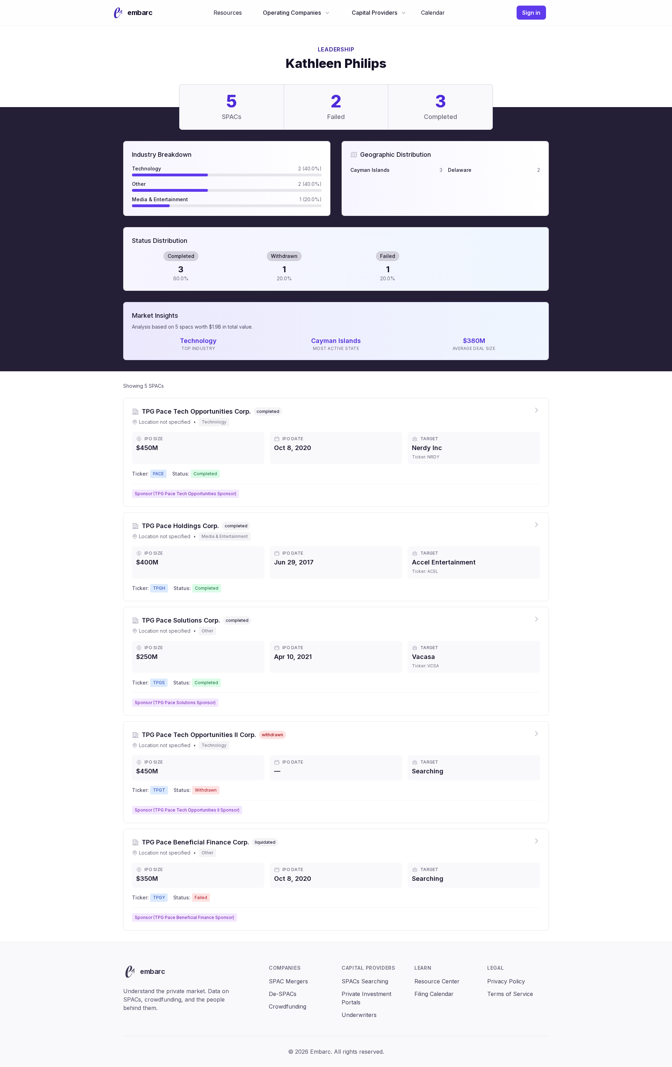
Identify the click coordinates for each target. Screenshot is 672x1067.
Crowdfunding (287, 1006)
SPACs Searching (365, 981)
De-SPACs (282, 993)
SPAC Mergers (288, 981)
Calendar (433, 12)
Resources (228, 12)
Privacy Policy (506, 981)
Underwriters (359, 1014)
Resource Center (437, 981)
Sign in (531, 12)
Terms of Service (510, 993)
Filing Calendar (434, 993)
